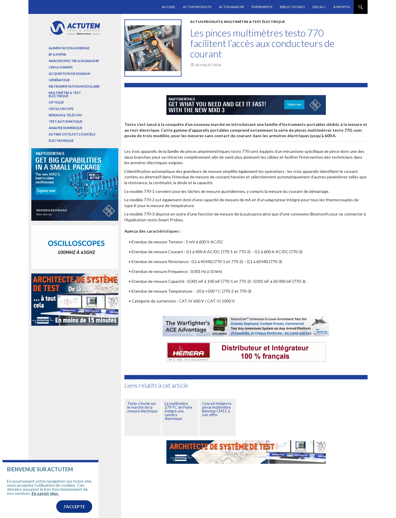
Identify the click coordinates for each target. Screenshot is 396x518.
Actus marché (231, 7)
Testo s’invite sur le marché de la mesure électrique (142, 407)
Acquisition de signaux (69, 73)
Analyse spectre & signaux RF (74, 61)
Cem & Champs (61, 67)
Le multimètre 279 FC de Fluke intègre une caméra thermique (178, 411)
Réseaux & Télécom (65, 115)
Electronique (61, 140)
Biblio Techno (292, 7)
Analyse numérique (65, 128)
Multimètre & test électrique (254, 21)
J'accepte (74, 506)
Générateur (59, 80)
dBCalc (319, 7)
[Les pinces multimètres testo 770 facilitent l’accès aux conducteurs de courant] (152, 48)
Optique (56, 102)
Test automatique (65, 121)
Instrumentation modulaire (74, 86)
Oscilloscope (61, 109)
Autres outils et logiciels (72, 134)
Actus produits (197, 7)
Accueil (168, 7)
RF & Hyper (57, 54)
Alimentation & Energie (69, 48)
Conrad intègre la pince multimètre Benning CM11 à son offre (216, 409)
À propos (341, 7)
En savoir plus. (45, 493)
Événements (262, 7)
